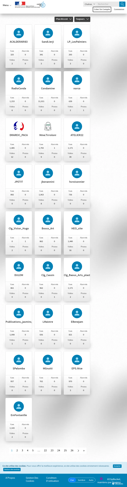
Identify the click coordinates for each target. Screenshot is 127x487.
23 (52, 450)
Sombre (81, 480)
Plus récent (62, 19)
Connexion (119, 9)
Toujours (80, 19)
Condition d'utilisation (52, 479)
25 (65, 450)
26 (72, 450)
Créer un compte (102, 9)
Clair (72, 480)
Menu (6, 5)
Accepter (117, 466)
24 (58, 450)
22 (45, 450)
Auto (91, 480)
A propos (10, 478)
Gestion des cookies (12, 469)
